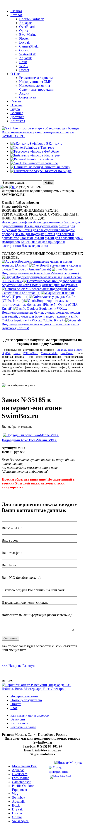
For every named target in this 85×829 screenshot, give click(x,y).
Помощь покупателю (26, 700)
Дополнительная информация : (37, 615)
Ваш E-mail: (10, 565)
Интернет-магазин (24, 696)
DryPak (6, 353)
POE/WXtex (30, 353)
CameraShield (49, 353)
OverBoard (67, 353)
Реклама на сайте (23, 727)
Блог (13, 708)
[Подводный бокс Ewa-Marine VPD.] (31, 435)
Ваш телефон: (12, 553)
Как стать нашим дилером (29, 715)
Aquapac (61, 349)
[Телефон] (12, 187)
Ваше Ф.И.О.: (12, 528)
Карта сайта (19, 723)
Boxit (17, 353)
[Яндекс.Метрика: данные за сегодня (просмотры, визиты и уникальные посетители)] (68, 763)
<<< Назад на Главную (19, 666)
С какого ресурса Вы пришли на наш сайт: (33, 590)
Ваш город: (10, 540)
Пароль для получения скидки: (25, 602)
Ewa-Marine (75, 349)
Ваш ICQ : (21, 577)
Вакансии (17, 719)
